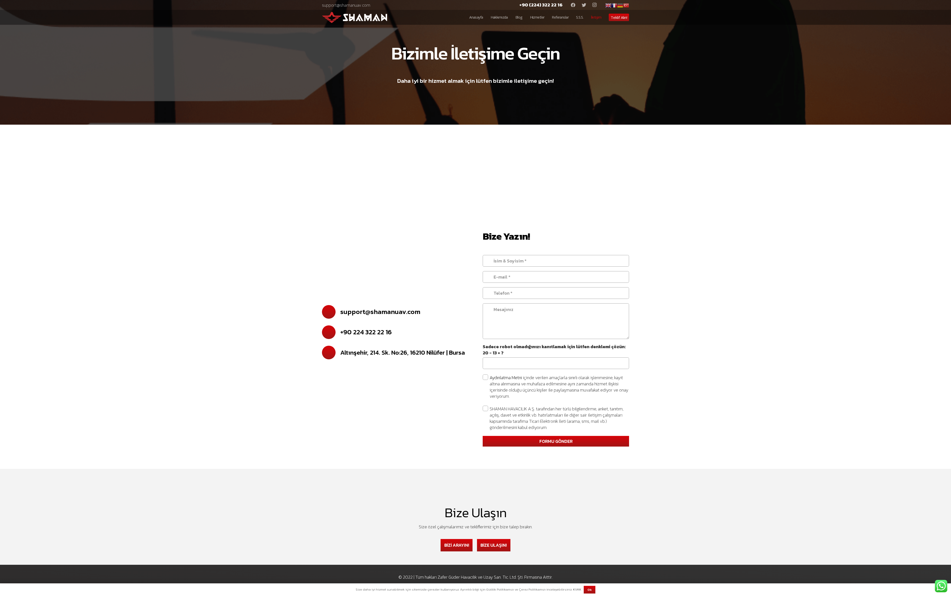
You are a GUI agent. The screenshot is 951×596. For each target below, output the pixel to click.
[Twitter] (584, 4)
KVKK (577, 589)
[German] (620, 4)
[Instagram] (594, 4)
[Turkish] (626, 4)
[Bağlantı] (354, 17)
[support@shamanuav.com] (331, 312)
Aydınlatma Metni (506, 377)
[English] (608, 4)
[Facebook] (573, 4)
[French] (614, 4)
